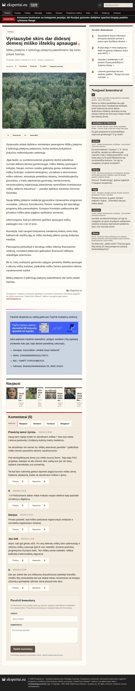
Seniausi (37, 423)
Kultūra (49, 13)
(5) (79, 44)
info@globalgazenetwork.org (39, 684)
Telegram (33, 66)
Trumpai (17, 13)
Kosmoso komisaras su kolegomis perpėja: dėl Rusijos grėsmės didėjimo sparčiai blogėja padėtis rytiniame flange (72, 19)
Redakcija (105, 13)
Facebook (23, 66)
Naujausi (23, 423)
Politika (27, 13)
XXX (96, 13)
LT (100, 5)
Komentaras (16, 625)
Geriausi (51, 423)
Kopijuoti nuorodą (56, 66)
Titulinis (7, 13)
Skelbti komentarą (22, 649)
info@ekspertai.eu (13, 299)
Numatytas (17, 135)
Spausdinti (34, 135)
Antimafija (38, 13)
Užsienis (59, 13)
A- (8, 135)
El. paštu (43, 66)
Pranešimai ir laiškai (74, 13)
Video (88, 13)
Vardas (14, 613)
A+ (25, 135)
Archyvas (117, 13)
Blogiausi (65, 423)
